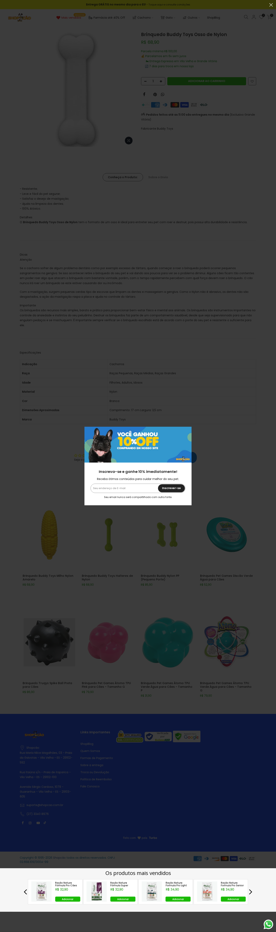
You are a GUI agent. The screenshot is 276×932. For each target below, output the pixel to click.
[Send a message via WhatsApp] (268, 924)
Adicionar (67, 899)
